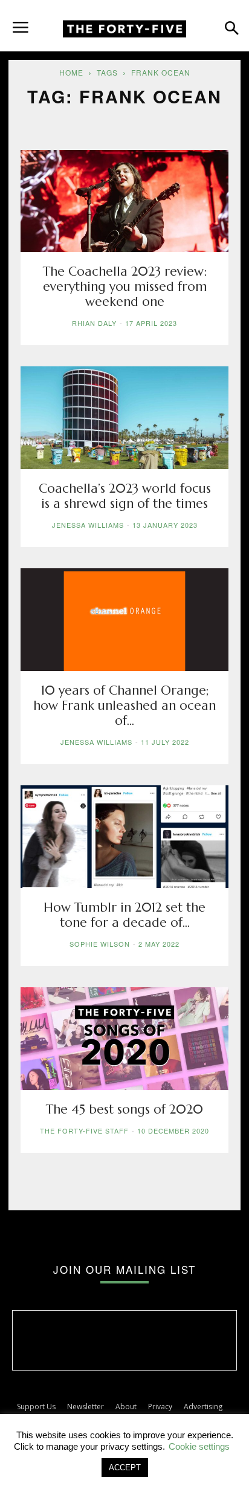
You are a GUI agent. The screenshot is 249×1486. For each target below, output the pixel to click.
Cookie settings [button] (199, 1446)
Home (71, 72)
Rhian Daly (94, 323)
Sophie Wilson (100, 944)
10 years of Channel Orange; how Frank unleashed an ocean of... (124, 705)
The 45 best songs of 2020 (124, 1109)
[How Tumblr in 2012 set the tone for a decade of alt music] (124, 836)
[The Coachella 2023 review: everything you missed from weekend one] (124, 201)
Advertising (203, 1406)
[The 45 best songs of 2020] (124, 1038)
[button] (20, 22)
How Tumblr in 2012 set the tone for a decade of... (124, 915)
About (126, 1406)
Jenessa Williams (88, 525)
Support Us (36, 1406)
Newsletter (85, 1406)
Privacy (160, 1406)
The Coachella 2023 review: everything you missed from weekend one (125, 287)
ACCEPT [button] (125, 1467)
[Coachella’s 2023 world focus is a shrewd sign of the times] (124, 417)
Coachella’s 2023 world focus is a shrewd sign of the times (125, 496)
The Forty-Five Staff (84, 1130)
